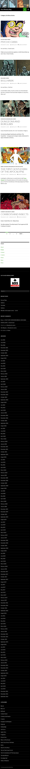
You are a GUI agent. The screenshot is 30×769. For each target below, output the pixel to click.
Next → (21, 233)
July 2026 (3, 340)
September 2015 (4, 641)
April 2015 (3, 654)
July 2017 (3, 584)
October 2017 (4, 576)
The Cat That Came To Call (7, 750)
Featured (3, 724)
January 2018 (4, 569)
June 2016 (3, 618)
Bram (2, 320)
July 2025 (3, 360)
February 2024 (4, 386)
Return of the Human (5, 739)
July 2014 (3, 678)
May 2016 (3, 621)
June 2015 (3, 649)
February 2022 (4, 441)
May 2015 (3, 652)
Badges (2, 249)
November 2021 (4, 449)
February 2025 (4, 373)
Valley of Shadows (5, 760)
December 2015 (4, 634)
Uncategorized (4, 758)
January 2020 (4, 506)
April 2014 (3, 686)
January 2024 (4, 389)
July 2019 (3, 522)
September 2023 (4, 399)
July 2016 (3, 615)
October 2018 (4, 545)
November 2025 (4, 350)
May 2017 (3, 589)
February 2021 (4, 472)
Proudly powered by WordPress (7, 767)
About (2, 247)
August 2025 (3, 358)
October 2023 (4, 397)
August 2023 (3, 402)
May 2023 (3, 407)
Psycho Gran (4, 39)
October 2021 (4, 451)
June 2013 (3, 688)
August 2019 (3, 519)
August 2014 (3, 675)
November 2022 (4, 418)
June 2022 (3, 431)
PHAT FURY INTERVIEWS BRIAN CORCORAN (15, 320)
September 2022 (4, 423)
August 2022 (3, 425)
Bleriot (2, 706)
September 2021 (4, 454)
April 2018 (3, 561)
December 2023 (4, 392)
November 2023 (4, 394)
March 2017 (3, 595)
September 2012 (4, 696)
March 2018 (3, 563)
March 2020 (3, 501)
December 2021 (4, 446)
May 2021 (3, 464)
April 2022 (3, 436)
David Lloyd (14, 44)
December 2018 (4, 540)
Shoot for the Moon (5, 747)
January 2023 (4, 412)
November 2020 (4, 480)
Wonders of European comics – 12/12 (9, 310)
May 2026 (3, 345)
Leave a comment (23, 44)
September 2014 (4, 673)
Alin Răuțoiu (3, 327)
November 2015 (4, 636)
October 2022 (4, 420)
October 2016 (4, 608)
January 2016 (4, 631)
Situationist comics (11, 325)
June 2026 (3, 342)
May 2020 (3, 496)
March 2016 (3, 626)
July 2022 (3, 428)
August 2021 (3, 457)
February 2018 (4, 566)
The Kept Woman (5, 755)
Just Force (3, 729)
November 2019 (4, 511)
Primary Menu (28, 9)
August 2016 (3, 613)
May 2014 (3, 683)
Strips (2, 262)
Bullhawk (3, 78)
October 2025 (4, 353)
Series (8, 39)
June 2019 (3, 524)
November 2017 (4, 574)
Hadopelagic (3, 726)
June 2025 (3, 363)
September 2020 (4, 485)
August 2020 (3, 488)
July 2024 (3, 381)
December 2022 (4, 415)
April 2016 (3, 623)
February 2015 (4, 660)
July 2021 (3, 459)
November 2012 (4, 694)
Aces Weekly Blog (6, 9)
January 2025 (4, 376)
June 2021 (3, 462)
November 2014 (4, 667)
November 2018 (4, 543)
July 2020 (3, 490)
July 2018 (3, 553)
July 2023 (3, 405)
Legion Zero (3, 732)
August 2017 (3, 582)
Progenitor (3, 734)
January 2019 (4, 537)
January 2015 (4, 662)
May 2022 (3, 433)
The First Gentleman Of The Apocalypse (13, 166)
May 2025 (3, 366)
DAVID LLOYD (4, 322)
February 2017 (4, 597)
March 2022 (3, 438)
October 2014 (4, 670)
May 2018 (3, 558)
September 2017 (4, 579)
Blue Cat (3, 708)
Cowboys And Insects (6, 211)
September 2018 (4, 548)
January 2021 (4, 475)
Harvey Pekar (4, 300)
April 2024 (3, 384)
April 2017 (3, 592)
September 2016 (4, 610)
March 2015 (3, 657)
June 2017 (3, 587)
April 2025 (3, 368)
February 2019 (4, 535)
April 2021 (3, 467)
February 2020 (4, 503)
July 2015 (3, 647)
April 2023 (3, 410)
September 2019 (4, 517)
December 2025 (4, 347)
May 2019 (3, 527)
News (2, 260)
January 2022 (4, 444)
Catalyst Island (4, 713)
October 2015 (4, 639)
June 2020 (3, 493)
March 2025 (3, 371)
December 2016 (4, 602)
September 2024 (4, 379)
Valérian (3, 302)
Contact (2, 252)
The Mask (3, 305)
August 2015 (3, 644)
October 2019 (4, 514)
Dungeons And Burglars (7, 119)
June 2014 (3, 681)
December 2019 (4, 509)
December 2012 (4, 691)
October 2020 (4, 483)
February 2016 (4, 628)
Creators (3, 255)
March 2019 (3, 532)
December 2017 (4, 571)
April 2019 (3, 530)
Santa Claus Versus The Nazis (7, 742)
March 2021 (3, 470)
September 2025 (4, 355)
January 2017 (4, 600)
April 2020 (3, 498)
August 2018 (3, 550)
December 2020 (4, 477)
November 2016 (4, 605)
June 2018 (3, 556)
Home (2, 257)
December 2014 (4, 665)
